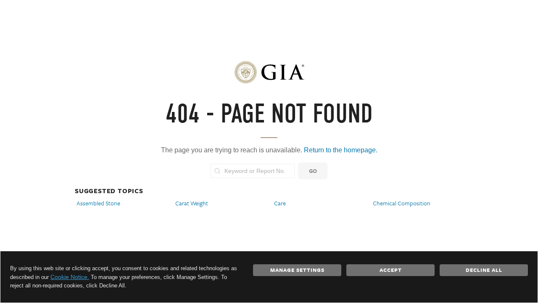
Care (280, 203)
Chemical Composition (401, 203)
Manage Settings (297, 270)
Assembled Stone (98, 203)
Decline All (484, 270)
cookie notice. (69, 277)
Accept (391, 270)
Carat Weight (191, 203)
